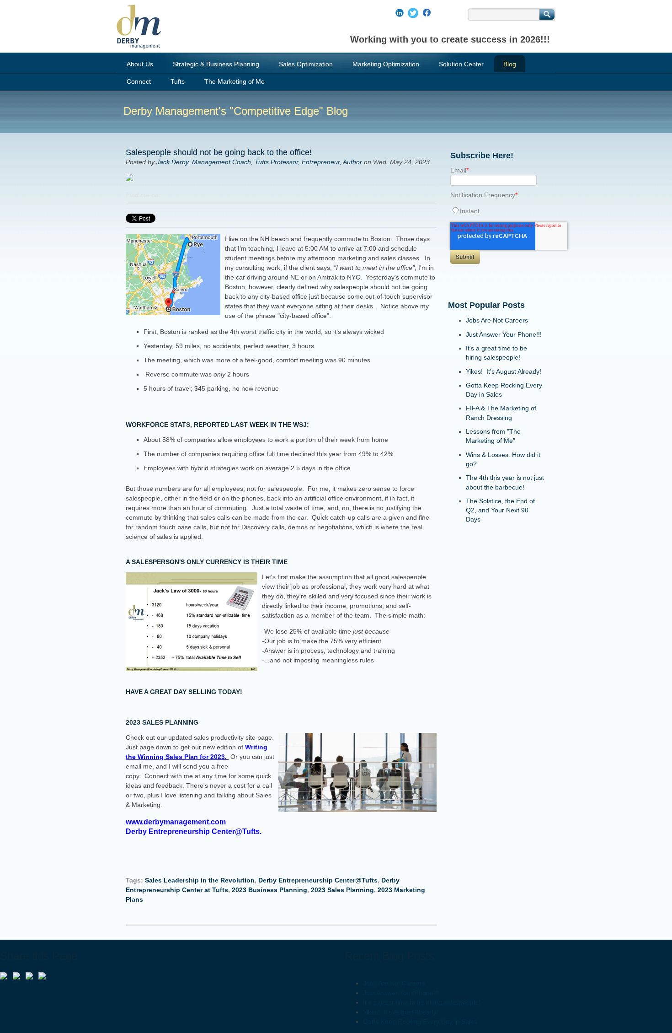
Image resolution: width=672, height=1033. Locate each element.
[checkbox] (496, 210)
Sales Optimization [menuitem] (306, 64)
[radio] (496, 210)
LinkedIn (167, 194)
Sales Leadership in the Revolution (200, 880)
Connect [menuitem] (139, 81)
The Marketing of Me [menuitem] (234, 81)
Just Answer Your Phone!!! (504, 334)
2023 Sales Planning (342, 889)
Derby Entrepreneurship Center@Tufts (318, 880)
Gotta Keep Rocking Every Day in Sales (420, 1021)
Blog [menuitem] (509, 64)
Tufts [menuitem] (178, 81)
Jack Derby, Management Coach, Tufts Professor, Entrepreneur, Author (259, 162)
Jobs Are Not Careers (497, 320)
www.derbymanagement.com (177, 822)
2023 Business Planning (269, 889)
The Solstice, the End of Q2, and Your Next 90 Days (500, 510)
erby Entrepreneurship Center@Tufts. (196, 831)
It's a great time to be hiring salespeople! (421, 1002)
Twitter (180, 194)
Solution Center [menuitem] (461, 64)
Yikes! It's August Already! (503, 371)
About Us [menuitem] (140, 64)
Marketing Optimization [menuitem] (385, 64)
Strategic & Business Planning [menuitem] (216, 64)
